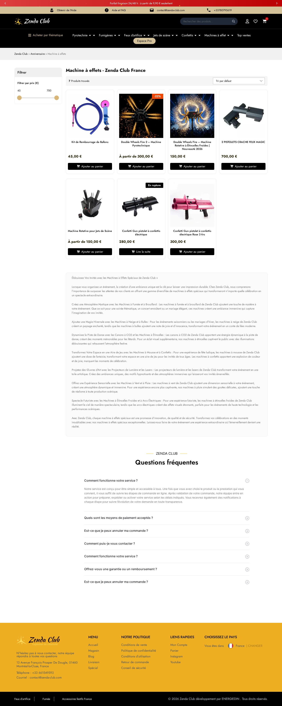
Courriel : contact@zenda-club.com (39, 677)
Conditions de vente (134, 645)
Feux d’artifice (133, 35)
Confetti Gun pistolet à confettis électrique (141, 232)
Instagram (176, 656)
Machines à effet (215, 35)
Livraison (93, 662)
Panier (174, 651)
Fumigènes (106, 35)
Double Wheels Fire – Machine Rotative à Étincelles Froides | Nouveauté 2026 (192, 145)
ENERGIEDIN (230, 699)
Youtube (175, 662)
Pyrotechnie (80, 35)
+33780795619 (223, 10)
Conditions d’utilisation (135, 656)
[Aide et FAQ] (106, 10)
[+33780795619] (208, 10)
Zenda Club (21, 54)
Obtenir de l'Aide (66, 10)
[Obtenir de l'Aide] (51, 10)
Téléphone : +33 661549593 (35, 672)
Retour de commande (135, 662)
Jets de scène (161, 35)
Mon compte (178, 645)
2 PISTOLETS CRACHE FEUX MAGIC (243, 142)
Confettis (187, 35)
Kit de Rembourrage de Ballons (90, 142)
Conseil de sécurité (133, 668)
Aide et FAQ (119, 10)
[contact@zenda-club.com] (151, 10)
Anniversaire (38, 54)
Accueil (93, 645)
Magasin (93, 651)
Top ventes (244, 35)
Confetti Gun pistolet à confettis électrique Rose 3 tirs (192, 232)
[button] (5, 3)
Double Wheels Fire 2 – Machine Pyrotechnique (141, 143)
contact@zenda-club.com (171, 10)
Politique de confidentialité (138, 651)
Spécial (93, 668)
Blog (91, 656)
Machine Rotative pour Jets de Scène (90, 231)
